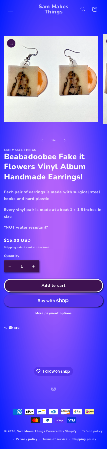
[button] (10, 9)
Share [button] (14, 327)
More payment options (53, 313)
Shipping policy (84, 439)
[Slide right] (64, 140)
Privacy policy (26, 439)
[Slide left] (42, 140)
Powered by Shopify (61, 431)
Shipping (10, 247)
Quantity (11, 255)
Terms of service (55, 439)
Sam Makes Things (31, 431)
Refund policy (92, 431)
